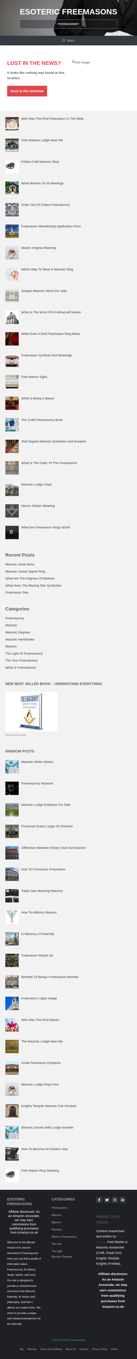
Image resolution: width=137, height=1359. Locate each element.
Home (114, 1349)
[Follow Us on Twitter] (107, 1200)
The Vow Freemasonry (21, 660)
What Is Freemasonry (20, 667)
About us (71, 1349)
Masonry (57, 1229)
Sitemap (32, 1349)
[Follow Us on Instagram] (115, 1200)
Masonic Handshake (19, 639)
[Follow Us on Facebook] (99, 1200)
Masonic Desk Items (19, 564)
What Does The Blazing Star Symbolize (33, 585)
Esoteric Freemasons (68, 11)
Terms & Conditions (51, 1349)
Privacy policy (99, 1349)
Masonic (11, 625)
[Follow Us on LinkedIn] (123, 1200)
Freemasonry (14, 618)
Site (21, 1349)
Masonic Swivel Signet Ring (25, 571)
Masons (11, 646)
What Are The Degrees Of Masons (29, 578)
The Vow (57, 1243)
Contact (84, 1349)
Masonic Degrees (17, 632)
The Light (57, 1251)
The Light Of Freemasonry (24, 653)
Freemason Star (16, 592)
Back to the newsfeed (27, 91)
